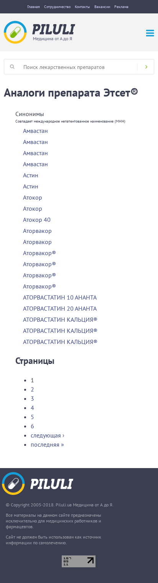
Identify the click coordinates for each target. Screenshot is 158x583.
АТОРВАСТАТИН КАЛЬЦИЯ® (60, 319)
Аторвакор (37, 230)
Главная (33, 6)
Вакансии (102, 6)
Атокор (32, 197)
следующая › (47, 435)
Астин (30, 175)
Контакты (82, 6)
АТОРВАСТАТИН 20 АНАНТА (60, 308)
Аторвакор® (39, 253)
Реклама (121, 6)
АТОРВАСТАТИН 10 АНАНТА (60, 297)
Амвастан (35, 130)
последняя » (47, 444)
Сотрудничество (57, 6)
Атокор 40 (37, 219)
